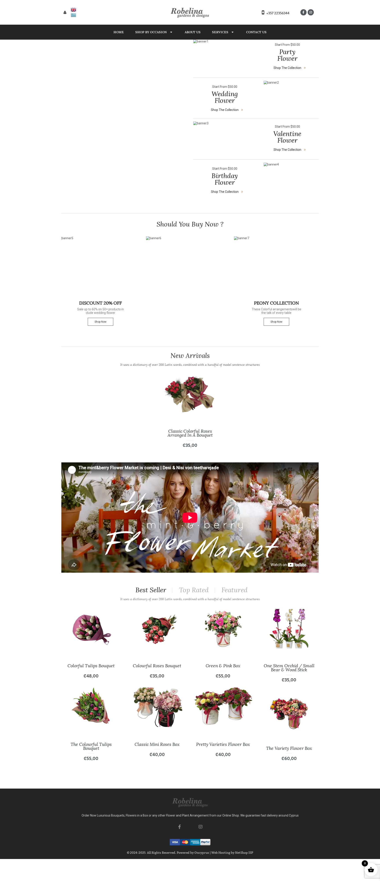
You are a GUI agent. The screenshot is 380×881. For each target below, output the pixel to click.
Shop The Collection (287, 68)
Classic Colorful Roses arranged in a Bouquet (190, 433)
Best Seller (150, 590)
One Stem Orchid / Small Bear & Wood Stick (289, 668)
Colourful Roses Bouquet (157, 666)
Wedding (225, 97)
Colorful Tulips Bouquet (91, 666)
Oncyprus (201, 853)
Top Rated (194, 590)
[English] (73, 9)
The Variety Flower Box (289, 748)
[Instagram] (311, 12)
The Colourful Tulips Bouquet (91, 746)
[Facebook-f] (303, 12)
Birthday (225, 179)
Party (287, 55)
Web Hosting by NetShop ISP (232, 853)
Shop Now (100, 321)
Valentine (287, 137)
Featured (234, 590)
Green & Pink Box (223, 666)
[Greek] (73, 15)
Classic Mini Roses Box (157, 744)
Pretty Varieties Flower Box (223, 744)
